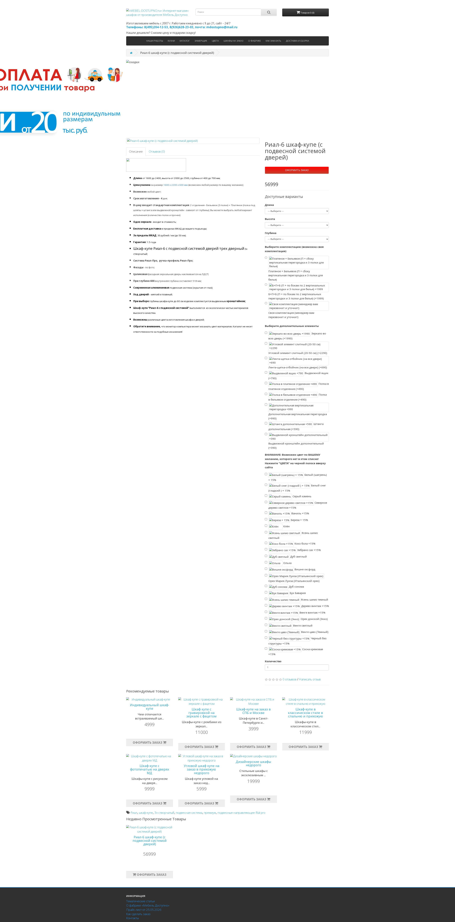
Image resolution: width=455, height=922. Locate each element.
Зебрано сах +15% (308, 550)
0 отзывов (289, 679)
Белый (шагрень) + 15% (297, 477)
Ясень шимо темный (314, 599)
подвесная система (189, 813)
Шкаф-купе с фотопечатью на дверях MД (149, 769)
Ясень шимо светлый (293, 535)
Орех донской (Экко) (314, 619)
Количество (273, 661)
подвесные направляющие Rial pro (241, 813)
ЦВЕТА (215, 40)
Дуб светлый (298, 556)
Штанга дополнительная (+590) (295, 426)
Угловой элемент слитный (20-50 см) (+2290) (297, 353)
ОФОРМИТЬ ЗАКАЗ (297, 170)
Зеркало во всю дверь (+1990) (297, 335)
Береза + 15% (299, 519)
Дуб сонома (296, 586)
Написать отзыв (310, 679)
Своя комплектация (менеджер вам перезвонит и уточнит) (291, 315)
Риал (134, 813)
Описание (136, 151)
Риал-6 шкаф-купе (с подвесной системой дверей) (150, 840)
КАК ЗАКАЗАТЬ (273, 40)
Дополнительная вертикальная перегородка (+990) (297, 416)
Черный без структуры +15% (297, 640)
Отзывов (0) (157, 151)
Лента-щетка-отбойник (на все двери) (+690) (297, 367)
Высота (270, 219)
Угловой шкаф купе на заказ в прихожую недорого (201, 769)
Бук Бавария (297, 593)
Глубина (270, 233)
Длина (269, 205)
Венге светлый (302, 625)
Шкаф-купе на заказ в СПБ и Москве (253, 711)
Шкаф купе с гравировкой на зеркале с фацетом (201, 712)
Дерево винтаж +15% (315, 606)
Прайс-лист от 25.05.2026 (143, 910)
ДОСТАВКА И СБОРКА (297, 40)
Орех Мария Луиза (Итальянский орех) (294, 581)
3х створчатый (164, 813)
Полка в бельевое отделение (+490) (297, 397)
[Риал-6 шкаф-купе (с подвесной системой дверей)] (192, 141)
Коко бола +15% (304, 543)
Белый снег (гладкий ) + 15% (297, 488)
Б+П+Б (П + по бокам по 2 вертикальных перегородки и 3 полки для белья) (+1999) (296, 296)
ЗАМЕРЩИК (200, 40)
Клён (286, 526)
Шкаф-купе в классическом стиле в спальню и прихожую (305, 712)
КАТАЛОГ (185, 40)
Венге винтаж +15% (312, 612)
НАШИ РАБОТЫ (154, 40)
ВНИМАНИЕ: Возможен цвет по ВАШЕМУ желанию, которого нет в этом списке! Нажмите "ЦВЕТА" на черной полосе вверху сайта (295, 461)
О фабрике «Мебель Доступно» (147, 905)
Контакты (132, 918)
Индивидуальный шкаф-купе (149, 707)
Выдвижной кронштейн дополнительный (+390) (296, 445)
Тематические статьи (140, 901)
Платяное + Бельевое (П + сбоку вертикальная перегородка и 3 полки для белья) (295, 275)
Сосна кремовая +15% (295, 651)
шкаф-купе (146, 813)
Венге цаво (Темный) (314, 632)
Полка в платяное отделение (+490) (298, 386)
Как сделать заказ (138, 914)
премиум (210, 813)
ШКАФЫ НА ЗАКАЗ (233, 40)
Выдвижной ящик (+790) (298, 375)
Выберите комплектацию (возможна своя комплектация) (294, 249)
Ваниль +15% (300, 513)
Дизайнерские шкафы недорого (253, 763)
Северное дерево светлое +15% (297, 505)
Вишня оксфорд (304, 569)
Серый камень (301, 496)
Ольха (287, 563)
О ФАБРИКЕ (254, 40)
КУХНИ (171, 40)
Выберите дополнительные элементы (292, 326)
